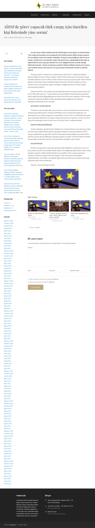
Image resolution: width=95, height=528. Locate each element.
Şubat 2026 (7, 236)
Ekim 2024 (7, 276)
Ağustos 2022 (8, 341)
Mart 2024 (7, 293)
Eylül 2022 (7, 338)
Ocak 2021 (7, 388)
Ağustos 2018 (8, 461)
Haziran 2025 (8, 256)
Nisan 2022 (7, 351)
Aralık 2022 (7, 331)
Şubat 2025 (7, 266)
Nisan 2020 (7, 411)
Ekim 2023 (7, 306)
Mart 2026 (7, 233)
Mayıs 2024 (7, 288)
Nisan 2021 (7, 381)
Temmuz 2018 (8, 464)
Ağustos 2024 (8, 281)
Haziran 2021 (8, 376)
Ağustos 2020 (8, 401)
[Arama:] (14, 54)
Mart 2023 (7, 323)
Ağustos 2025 (8, 251)
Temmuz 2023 (8, 313)
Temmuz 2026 (8, 223)
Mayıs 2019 (7, 438)
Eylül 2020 (7, 398)
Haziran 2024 (8, 286)
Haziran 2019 (8, 436)
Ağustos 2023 (8, 311)
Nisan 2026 (7, 231)
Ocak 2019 (7, 448)
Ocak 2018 (7, 479)
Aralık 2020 (7, 391)
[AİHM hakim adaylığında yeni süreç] (80, 206)
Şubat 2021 (7, 386)
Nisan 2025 (7, 261)
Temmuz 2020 (8, 403)
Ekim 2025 (7, 246)
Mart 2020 (7, 413)
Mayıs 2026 (7, 228)
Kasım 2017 (8, 484)
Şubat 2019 (7, 446)
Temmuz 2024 (8, 283)
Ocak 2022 (7, 358)
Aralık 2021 (7, 361)
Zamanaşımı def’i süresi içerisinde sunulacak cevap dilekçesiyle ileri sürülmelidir (12, 100)
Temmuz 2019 (8, 433)
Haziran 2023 (8, 316)
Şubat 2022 (7, 356)
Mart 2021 (7, 383)
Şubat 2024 (7, 296)
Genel (6, 203)
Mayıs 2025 (7, 258)
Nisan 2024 (7, 291)
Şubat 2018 (7, 476)
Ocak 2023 (7, 328)
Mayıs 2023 (7, 318)
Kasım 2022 (8, 333)
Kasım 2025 (8, 243)
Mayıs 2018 (7, 469)
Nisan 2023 (7, 321)
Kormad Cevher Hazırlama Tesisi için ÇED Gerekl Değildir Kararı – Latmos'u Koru (13, 129)
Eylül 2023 (7, 308)
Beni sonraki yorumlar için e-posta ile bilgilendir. (44, 279)
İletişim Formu (52, 512)
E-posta (52, 270)
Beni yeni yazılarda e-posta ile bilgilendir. (42, 282)
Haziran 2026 (8, 226)
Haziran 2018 (8, 466)
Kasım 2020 (8, 393)
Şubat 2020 (7, 416)
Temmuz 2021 (8, 373)
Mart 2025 (7, 263)
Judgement (13, 525)
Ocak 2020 (7, 418)
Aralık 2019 (7, 421)
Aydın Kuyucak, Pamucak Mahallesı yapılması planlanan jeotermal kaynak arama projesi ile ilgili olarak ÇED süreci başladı (13, 188)
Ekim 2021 (7, 366)
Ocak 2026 (7, 238)
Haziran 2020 (8, 406)
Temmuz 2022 (8, 343)
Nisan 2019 (7, 441)
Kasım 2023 (8, 303)
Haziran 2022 (8, 346)
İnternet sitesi (74, 270)
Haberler (37, 227)
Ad (29, 270)
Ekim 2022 (7, 336)
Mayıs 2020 (7, 408)
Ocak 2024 (7, 298)
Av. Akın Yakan (27, 37)
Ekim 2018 (7, 456)
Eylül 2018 (7, 458)
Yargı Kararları (8, 210)
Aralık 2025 (7, 241)
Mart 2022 (7, 353)
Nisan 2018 (7, 471)
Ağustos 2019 (8, 431)
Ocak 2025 (7, 268)
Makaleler (7, 208)
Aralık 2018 (7, 451)
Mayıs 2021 (7, 378)
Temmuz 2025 (8, 253)
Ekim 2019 (7, 426)
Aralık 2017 (7, 481)
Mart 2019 (7, 443)
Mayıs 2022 (7, 348)
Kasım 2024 (8, 273)
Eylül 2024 (7, 278)
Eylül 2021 (7, 368)
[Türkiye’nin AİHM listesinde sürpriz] (38, 206)
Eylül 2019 (7, 428)
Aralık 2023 (7, 301)
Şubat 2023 (7, 326)
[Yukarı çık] (89, 522)
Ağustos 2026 (8, 221)
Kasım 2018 (8, 453)
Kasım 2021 (8, 363)
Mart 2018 (7, 474)
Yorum (30, 247)
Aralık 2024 (7, 271)
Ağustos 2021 (8, 371)
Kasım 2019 (8, 423)
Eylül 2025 (7, 248)
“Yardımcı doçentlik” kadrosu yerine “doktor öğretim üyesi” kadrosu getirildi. (58, 215)
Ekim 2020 (7, 396)
